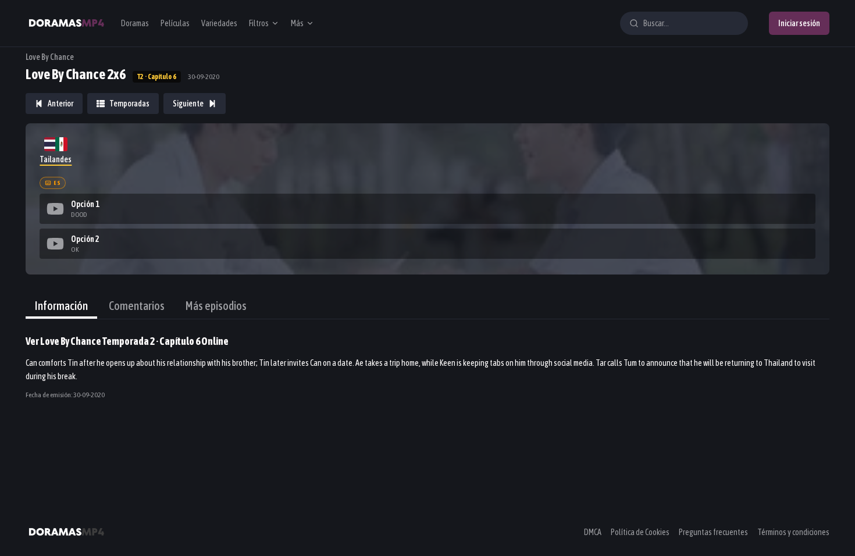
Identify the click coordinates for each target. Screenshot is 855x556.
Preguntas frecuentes (713, 532)
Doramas (135, 23)
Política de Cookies (640, 532)
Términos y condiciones (793, 532)
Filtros (259, 23)
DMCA (592, 532)
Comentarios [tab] (137, 305)
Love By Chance (50, 57)
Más (297, 23)
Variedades (219, 23)
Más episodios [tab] (216, 305)
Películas (175, 23)
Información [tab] (61, 305)
